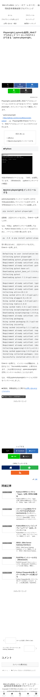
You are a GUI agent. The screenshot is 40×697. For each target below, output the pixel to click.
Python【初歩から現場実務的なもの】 (14, 396)
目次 (17, 134)
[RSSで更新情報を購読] (20, 473)
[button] (26, 91)
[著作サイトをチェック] (11, 468)
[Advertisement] (20, 61)
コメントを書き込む (20, 664)
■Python (11, 138)
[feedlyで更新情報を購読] (29, 468)
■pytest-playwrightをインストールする (20, 141)
